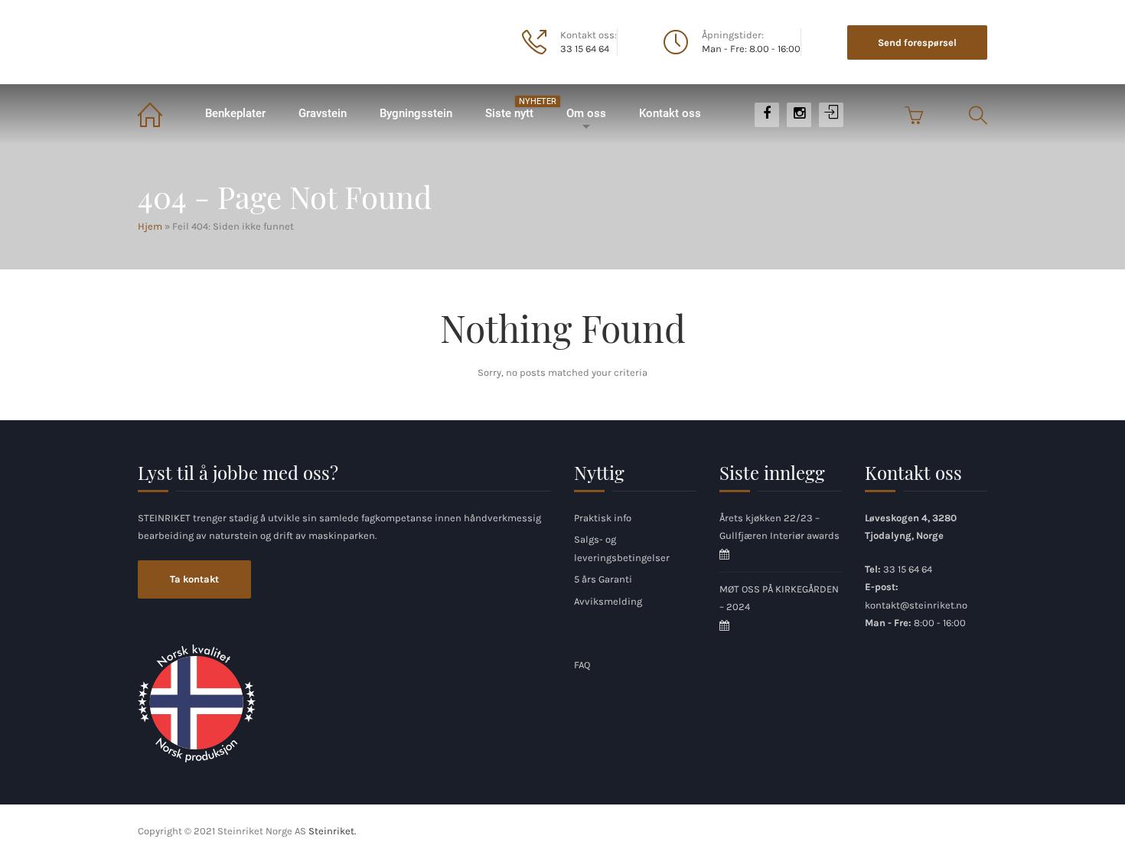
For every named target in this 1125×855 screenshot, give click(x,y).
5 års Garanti (603, 579)
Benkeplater (235, 113)
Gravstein (322, 113)
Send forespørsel (917, 42)
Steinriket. (332, 831)
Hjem (163, 113)
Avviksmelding (608, 601)
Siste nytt (517, 108)
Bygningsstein (416, 113)
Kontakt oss (670, 113)
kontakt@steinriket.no (916, 605)
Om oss (586, 113)
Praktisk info (602, 518)
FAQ (582, 665)
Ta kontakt (194, 579)
